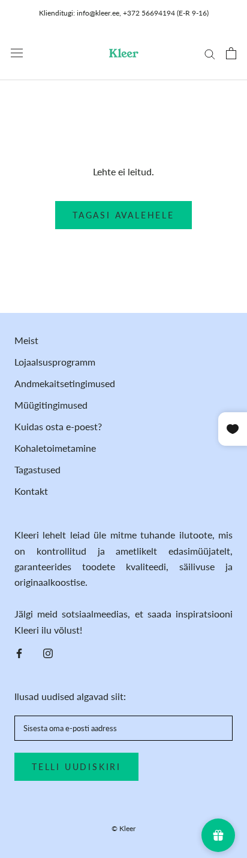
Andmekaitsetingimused (64, 383)
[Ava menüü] (17, 52)
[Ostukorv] (231, 53)
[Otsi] (209, 53)
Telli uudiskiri (76, 767)
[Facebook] (19, 652)
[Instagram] (48, 652)
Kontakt (31, 491)
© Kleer (123, 828)
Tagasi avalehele (123, 215)
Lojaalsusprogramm (54, 361)
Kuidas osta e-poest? (58, 426)
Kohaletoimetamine (55, 448)
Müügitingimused (51, 404)
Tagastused (37, 469)
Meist (26, 340)
